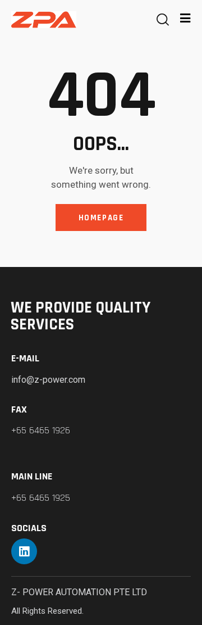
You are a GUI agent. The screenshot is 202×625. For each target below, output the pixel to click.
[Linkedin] (24, 551)
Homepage (101, 217)
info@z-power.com (48, 379)
